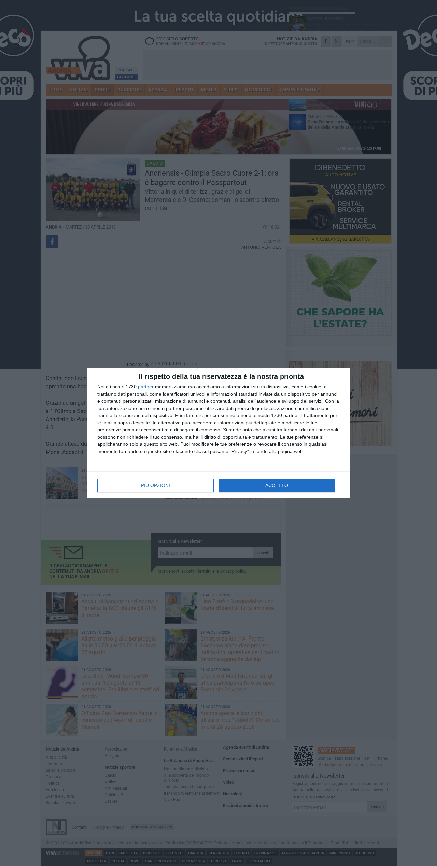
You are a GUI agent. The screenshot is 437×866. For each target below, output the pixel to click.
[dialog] (218, 433)
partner (146, 386)
